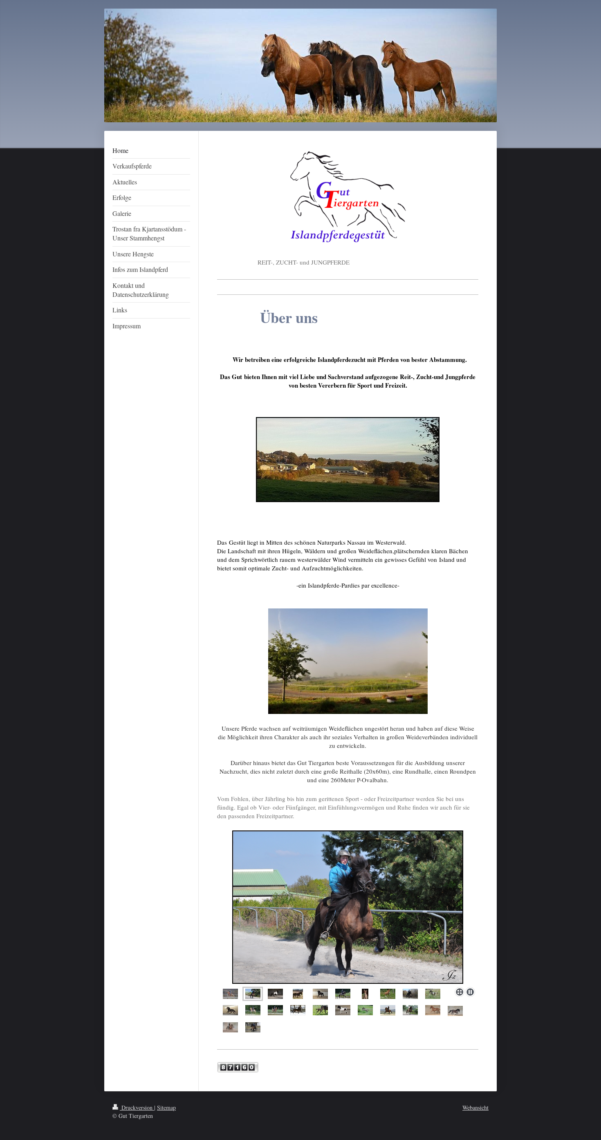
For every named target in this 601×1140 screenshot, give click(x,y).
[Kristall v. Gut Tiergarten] (252, 994)
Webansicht (475, 1107)
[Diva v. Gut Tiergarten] (230, 994)
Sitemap (166, 1107)
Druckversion (137, 1107)
